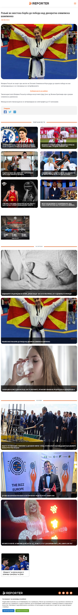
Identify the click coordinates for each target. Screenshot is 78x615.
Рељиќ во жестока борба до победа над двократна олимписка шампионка (26, 341)
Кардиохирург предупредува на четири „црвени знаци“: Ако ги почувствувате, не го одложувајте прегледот (37, 294)
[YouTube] (63, 593)
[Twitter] (10, 111)
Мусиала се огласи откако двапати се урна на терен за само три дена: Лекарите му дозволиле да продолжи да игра (58, 145)
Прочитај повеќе (8, 610)
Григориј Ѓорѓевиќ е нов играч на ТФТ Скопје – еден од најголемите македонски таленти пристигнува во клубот (19, 204)
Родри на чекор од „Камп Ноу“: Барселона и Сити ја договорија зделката (17, 173)
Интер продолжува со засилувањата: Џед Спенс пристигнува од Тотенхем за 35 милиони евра (58, 204)
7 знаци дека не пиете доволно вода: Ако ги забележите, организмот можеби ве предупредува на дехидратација (38, 389)
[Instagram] (14, 111)
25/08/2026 (73, 386)
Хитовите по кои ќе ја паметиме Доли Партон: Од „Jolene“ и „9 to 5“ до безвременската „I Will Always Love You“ (37, 543)
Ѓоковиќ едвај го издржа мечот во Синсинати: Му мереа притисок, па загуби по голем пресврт (58, 173)
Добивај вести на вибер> (39, 91)
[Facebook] (5, 111)
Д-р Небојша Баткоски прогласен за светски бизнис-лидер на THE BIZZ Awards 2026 (28, 495)
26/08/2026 (73, 291)
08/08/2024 (73, 338)
